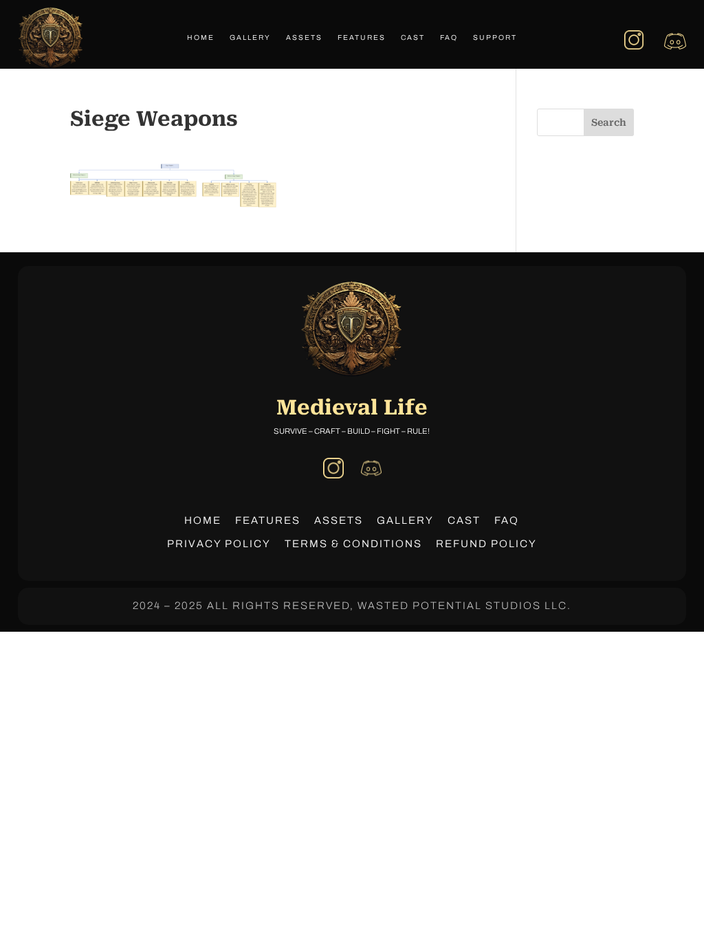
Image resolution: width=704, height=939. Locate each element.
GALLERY (405, 520)
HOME (202, 520)
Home (200, 37)
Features (362, 37)
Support (495, 37)
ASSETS (338, 520)
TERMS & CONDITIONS (353, 543)
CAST (464, 520)
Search (608, 122)
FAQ (449, 37)
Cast (413, 37)
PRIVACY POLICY (219, 543)
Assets (304, 37)
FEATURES (267, 520)
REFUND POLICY (486, 543)
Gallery (250, 37)
